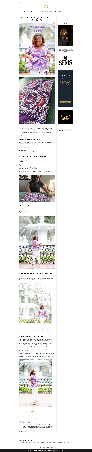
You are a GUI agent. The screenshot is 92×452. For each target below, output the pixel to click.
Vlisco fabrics (33, 171)
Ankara (21, 161)
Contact (66, 11)
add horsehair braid (29, 214)
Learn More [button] (57, 450)
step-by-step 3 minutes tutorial (35, 346)
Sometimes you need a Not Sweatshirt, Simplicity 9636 (46, 415)
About (28, 11)
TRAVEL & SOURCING (46, 11)
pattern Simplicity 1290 (37, 172)
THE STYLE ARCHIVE (58, 11)
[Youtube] (22, 2)
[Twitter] (20, 2)
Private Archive (35, 11)
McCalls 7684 (36, 349)
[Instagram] (21, 2)
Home (24, 11)
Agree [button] (62, 450)
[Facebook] (19, 2)
